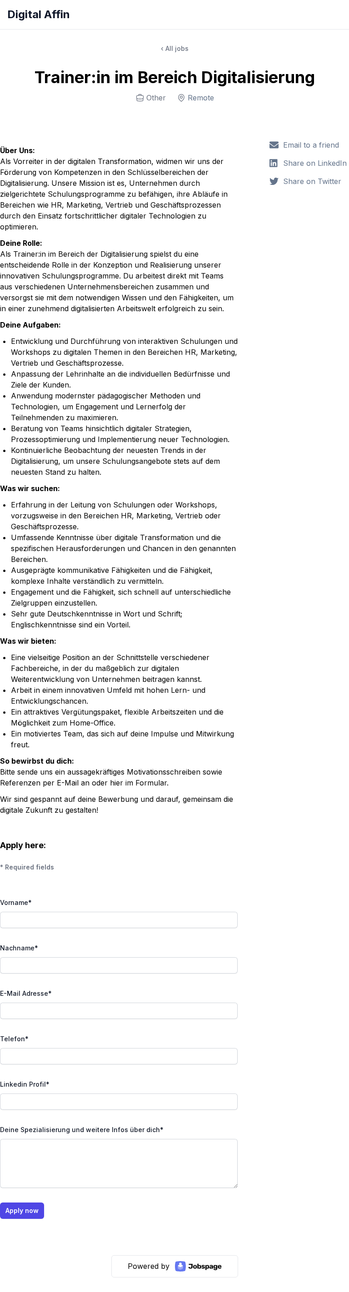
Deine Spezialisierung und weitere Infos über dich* (82, 1129)
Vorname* (16, 902)
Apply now (22, 1210)
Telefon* (14, 1039)
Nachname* (19, 948)
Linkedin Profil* (25, 1084)
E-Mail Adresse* (26, 993)
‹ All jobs (175, 48)
